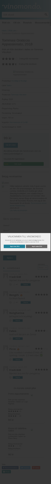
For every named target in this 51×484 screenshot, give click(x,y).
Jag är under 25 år (37, 246)
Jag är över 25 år (15, 246)
